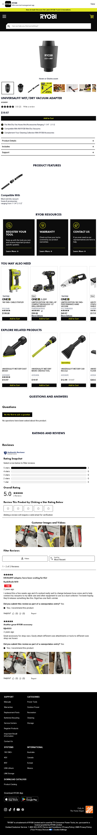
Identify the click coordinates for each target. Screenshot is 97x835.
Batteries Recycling (11, 718)
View (93, 4)
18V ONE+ (8, 752)
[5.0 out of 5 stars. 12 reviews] (6, 310)
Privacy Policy (68, 827)
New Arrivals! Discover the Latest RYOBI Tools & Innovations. (48, 10)
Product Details (9, 141)
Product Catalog (10, 784)
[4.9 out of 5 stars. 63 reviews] (36, 310)
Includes (6, 146)
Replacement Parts (11, 713)
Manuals (7, 702)
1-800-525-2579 (34, 827)
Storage (30, 723)
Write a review (29, 106)
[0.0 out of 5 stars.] (36, 377)
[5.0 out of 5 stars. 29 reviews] (65, 310)
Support (5, 152)
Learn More (11, 251)
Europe (30, 763)
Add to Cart (49, 118)
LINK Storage (9, 773)
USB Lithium (9, 768)
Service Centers (10, 723)
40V (5, 758)
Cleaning (30, 718)
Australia (30, 752)
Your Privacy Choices (40, 830)
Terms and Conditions (52, 827)
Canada (30, 758)
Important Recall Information (10, 735)
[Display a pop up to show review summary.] (42, 311)
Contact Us (8, 741)
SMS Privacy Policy (84, 827)
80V (5, 763)
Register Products (11, 728)
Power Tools (32, 702)
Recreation (31, 713)
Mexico (30, 768)
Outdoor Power (33, 707)
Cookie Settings (60, 830)
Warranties (8, 707)
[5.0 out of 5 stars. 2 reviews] (6, 377)
